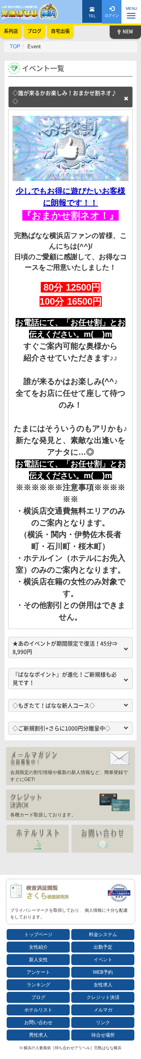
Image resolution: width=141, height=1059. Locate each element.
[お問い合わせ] (102, 839)
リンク (103, 1022)
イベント (103, 959)
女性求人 (103, 985)
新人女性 (38, 959)
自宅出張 (60, 31)
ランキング (38, 985)
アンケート (38, 972)
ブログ (38, 997)
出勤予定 (103, 947)
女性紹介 (38, 947)
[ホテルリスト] (37, 839)
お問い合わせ (38, 1022)
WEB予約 (103, 972)
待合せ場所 (103, 1035)
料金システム (103, 934)
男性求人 (38, 1035)
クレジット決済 (103, 997)
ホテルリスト (38, 1010)
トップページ (38, 934)
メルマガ (103, 1010)
